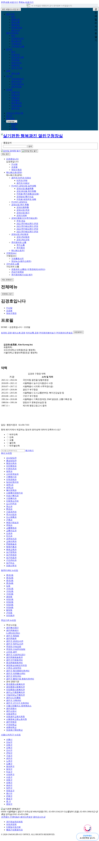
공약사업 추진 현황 (20, 205)
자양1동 (9, 599)
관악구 (9, 753)
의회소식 (15, 98)
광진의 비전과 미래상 (21, 178)
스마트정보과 (12, 474)
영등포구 (10, 791)
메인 (13, 17)
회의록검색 (16, 103)
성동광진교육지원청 (15, 716)
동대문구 (10, 766)
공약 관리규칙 (22, 240)
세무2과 (9, 487)
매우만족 (13, 434)
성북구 (9, 783)
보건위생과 (11, 555)
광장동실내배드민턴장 (16, 665)
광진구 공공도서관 (14, 641)
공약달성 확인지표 (25, 197)
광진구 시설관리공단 (15, 655)
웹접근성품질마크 (14, 830)
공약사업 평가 (22, 213)
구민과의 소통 (17, 46)
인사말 (14, 164)
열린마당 (15, 108)
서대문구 (10, 774)
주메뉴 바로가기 (26, 2)
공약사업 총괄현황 (25, 188)
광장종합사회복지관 (15, 687)
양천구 (9, 788)
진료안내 (15, 54)
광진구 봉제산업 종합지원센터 (20, 679)
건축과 (9, 520)
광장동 (9, 597)
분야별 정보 (16, 28)
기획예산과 (11, 477)
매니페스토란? (18, 250)
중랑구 (9, 804)
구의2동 (9, 591)
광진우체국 (11, 722)
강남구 (9, 742)
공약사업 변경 (22, 210)
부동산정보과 (12, 522)
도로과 (9, 533)
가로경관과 (11, 512)
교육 (8, 71)
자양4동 (9, 607)
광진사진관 (16, 81)
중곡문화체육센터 (14, 663)
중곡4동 (9, 583)
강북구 (9, 748)
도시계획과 (11, 517)
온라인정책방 (17, 272)
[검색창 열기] (11, 151)
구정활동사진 (17, 258)
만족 (11, 437)
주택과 (9, 525)
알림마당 (15, 65)
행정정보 (15, 25)
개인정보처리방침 (14, 822)
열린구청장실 (12, 33)
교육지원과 (11, 541)
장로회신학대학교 (14, 730)
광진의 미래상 (22, 183)
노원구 (9, 761)
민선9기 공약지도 (19, 202)
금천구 (9, 758)
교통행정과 (11, 528)
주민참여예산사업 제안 (21, 275)
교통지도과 (11, 531)
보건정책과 (11, 552)
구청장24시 (16, 44)
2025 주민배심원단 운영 (27, 232)
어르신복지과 (12, 496)
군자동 (9, 613)
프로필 (14, 167)
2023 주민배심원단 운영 (27, 226)
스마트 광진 (11, 652)
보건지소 (10, 563)
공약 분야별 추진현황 (26, 191)
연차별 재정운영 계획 (26, 199)
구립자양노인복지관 (15, 695)
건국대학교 (11, 725)
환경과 (9, 509)
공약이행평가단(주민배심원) (24, 218)
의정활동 (15, 100)
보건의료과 (11, 557)
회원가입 (10, 118)
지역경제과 (11, 479)
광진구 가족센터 (13, 700)
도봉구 (9, 764)
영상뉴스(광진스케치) (21, 261)
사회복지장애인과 (14, 493)
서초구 (9, 777)
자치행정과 (11, 466)
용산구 (9, 793)
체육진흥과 (11, 547)
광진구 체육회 (12, 636)
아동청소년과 (12, 501)
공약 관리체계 (22, 237)
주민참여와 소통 (18, 242)
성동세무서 (11, 714)
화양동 (9, 610)
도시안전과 (11, 504)
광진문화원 (11, 638)
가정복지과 (11, 498)
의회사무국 (11, 566)
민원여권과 (11, 469)
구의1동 (9, 589)
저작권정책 (11, 824)
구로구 (9, 756)
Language (10, 121)
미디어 (9, 76)
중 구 (8, 801)
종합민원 (15, 19)
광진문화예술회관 (14, 657)
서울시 (9, 739)
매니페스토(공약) (14, 172)
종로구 (9, 799)
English (14, 124)
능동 (8, 586)
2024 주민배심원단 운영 (27, 229)
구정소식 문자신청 (14, 113)
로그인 (9, 116)
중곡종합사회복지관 (15, 684)
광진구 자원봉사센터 (15, 673)
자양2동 (9, 602)
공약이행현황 (22, 207)
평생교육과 (11, 549)
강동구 (9, 745)
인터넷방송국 (17, 79)
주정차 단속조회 (13, 646)
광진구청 (10, 14)
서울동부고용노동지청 (16, 719)
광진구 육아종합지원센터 (17, 671)
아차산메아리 (17, 84)
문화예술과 (11, 544)
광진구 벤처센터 (13, 676)
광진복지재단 (12, 628)
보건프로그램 (17, 57)
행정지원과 (11, 463)
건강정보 (15, 60)
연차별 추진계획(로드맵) (27, 194)
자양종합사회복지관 (15, 690)
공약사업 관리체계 (19, 234)
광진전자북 (16, 87)
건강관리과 (11, 560)
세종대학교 (11, 727)
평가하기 (29, 450)
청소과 (9, 506)
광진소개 (15, 30)
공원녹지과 (11, 539)
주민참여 (20, 248)
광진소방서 (11, 711)
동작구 (9, 769)
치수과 (9, 536)
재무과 (9, 471)
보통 (11, 440)
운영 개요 (20, 221)
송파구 (9, 785)
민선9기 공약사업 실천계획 (23, 186)
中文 (13, 126)
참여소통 (15, 22)
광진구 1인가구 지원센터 (17, 703)
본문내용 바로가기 (9, 2)
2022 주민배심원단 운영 (27, 223)
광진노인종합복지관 (15, 692)
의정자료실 (16, 106)
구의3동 (9, 594)
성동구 (9, 780)
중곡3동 (9, 580)
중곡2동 (9, 578)
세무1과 (9, 485)
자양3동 (9, 605)
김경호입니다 (17, 38)
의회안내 (15, 92)
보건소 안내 (16, 68)
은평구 (9, 796)
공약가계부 (21, 215)
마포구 (9, 772)
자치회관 (10, 615)
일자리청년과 (12, 482)
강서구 (9, 750)
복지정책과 (11, 490)
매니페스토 (16, 41)
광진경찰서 (11, 708)
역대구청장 (16, 170)
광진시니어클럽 (13, 698)
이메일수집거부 (13, 827)
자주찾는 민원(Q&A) (10, 817)
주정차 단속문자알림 (15, 649)
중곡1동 (9, 575)
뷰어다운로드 (26, 817)
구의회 (9, 89)
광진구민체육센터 (14, 660)
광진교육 (15, 73)
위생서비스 (16, 63)
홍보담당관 (11, 461)
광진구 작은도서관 (14, 644)
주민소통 (20, 245)
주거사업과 (11, 514)
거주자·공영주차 (13, 668)
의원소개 (15, 95)
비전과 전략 (21, 180)
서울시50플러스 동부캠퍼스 (18, 706)
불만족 (12, 443)
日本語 (14, 129)
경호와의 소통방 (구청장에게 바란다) (28, 269)
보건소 (9, 49)
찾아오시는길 (39, 817)
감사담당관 (11, 458)
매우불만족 (14, 446)
